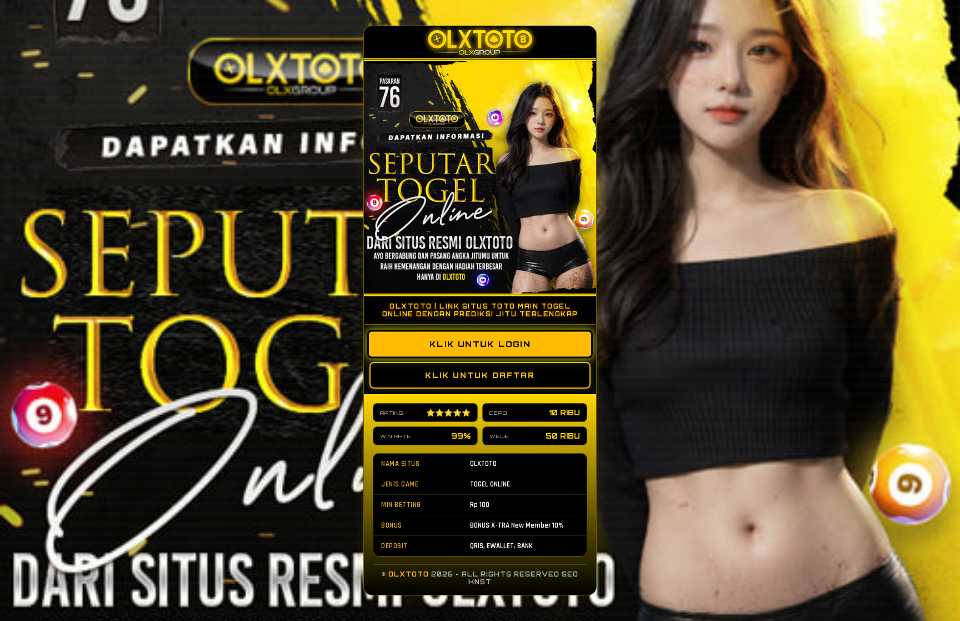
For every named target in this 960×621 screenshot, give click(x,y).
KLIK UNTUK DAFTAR (480, 375)
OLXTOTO (408, 574)
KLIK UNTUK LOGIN (480, 344)
